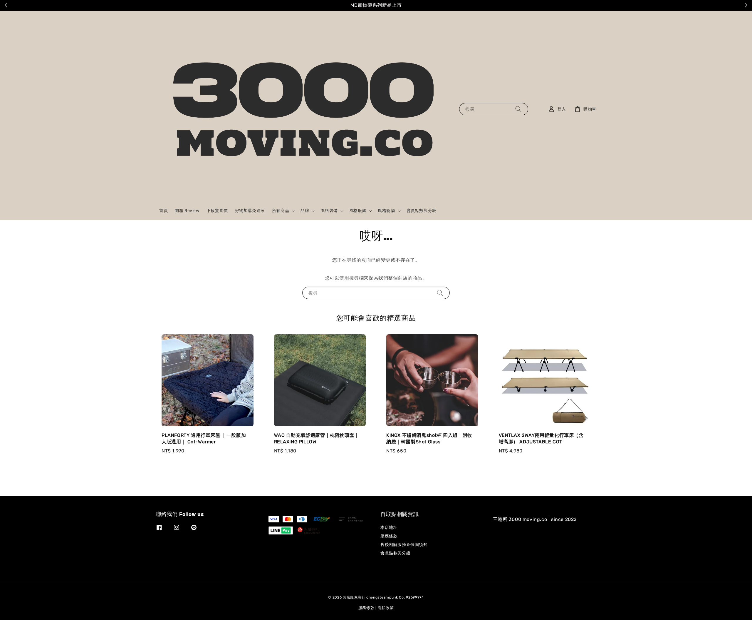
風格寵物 (386, 210)
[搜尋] (518, 109)
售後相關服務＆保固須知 (404, 544)
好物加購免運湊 (250, 210)
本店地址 (388, 527)
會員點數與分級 (422, 210)
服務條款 (388, 536)
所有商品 (280, 210)
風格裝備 (329, 210)
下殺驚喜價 (217, 210)
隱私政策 (386, 608)
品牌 (305, 210)
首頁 (163, 210)
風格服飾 (357, 210)
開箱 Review (187, 210)
